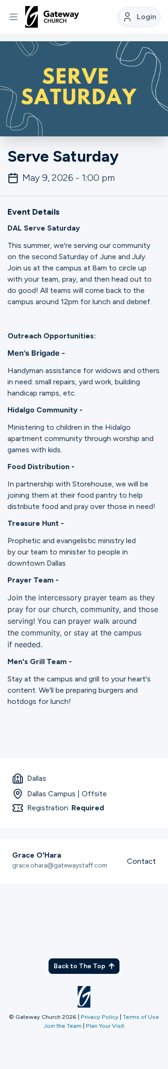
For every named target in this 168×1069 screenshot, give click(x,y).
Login (146, 16)
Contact (141, 861)
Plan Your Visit (105, 1025)
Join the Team (63, 1025)
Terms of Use (141, 1016)
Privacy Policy (100, 1016)
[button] (13, 17)
